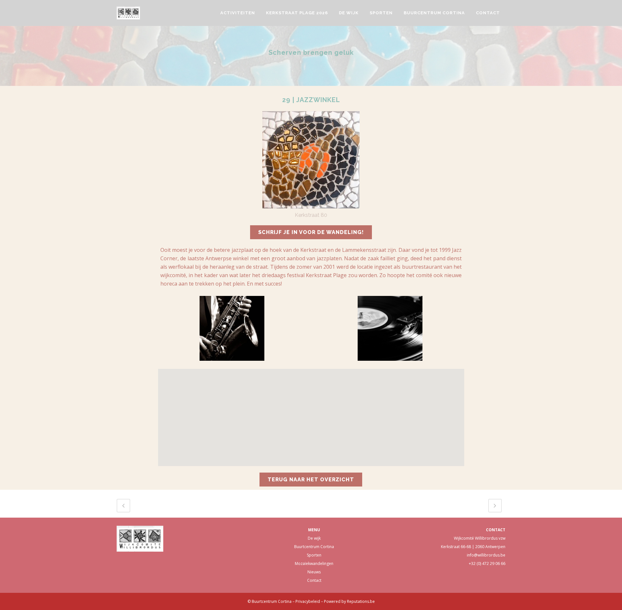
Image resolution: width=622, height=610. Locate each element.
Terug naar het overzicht (311, 479)
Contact (314, 580)
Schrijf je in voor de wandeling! (311, 232)
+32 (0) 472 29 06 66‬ (487, 563)
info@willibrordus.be (486, 555)
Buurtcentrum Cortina (314, 546)
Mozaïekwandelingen (314, 563)
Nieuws (314, 572)
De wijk (314, 538)
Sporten (314, 555)
